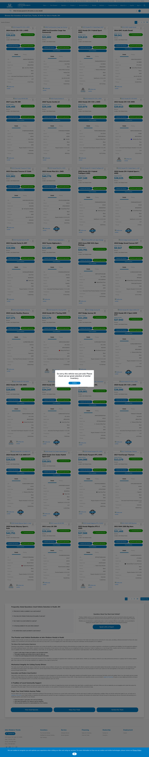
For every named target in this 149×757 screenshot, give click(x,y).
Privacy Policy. (137, 750)
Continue (74, 383)
